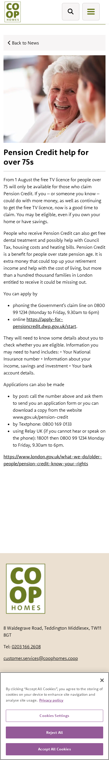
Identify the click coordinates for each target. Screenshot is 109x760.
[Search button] (70, 11)
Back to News (25, 43)
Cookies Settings (54, 715)
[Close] (102, 680)
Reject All (54, 732)
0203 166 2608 (26, 646)
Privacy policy (51, 700)
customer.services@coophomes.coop (40, 658)
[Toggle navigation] (91, 11)
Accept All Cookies (54, 749)
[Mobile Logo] (12, 12)
